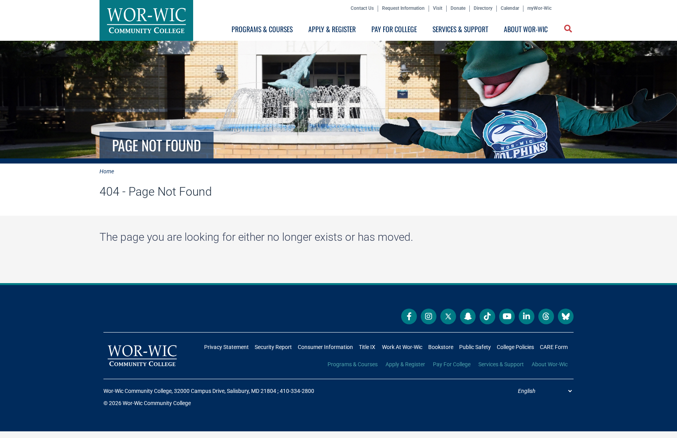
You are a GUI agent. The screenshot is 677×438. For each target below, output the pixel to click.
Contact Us (362, 8)
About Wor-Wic (526, 29)
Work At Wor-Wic (402, 347)
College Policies (515, 347)
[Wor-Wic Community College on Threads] (546, 316)
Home (107, 171)
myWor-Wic (539, 8)
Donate (458, 8)
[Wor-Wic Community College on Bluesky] (566, 316)
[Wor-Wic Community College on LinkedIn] (526, 316)
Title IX (367, 347)
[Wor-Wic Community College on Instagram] (428, 316)
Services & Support (460, 29)
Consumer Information (325, 347)
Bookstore (440, 347)
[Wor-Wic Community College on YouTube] (507, 316)
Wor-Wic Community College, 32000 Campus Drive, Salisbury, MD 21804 (189, 391)
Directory (483, 8)
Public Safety (475, 347)
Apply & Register (332, 29)
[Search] (566, 31)
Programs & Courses (262, 29)
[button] (568, 29)
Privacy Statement (226, 347)
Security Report (273, 347)
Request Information (403, 8)
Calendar (510, 8)
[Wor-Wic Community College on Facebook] (409, 316)
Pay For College (394, 29)
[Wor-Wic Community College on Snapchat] (468, 316)
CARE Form (554, 347)
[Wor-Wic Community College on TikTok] (487, 316)
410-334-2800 (297, 391)
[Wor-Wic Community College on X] (448, 316)
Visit (437, 8)
